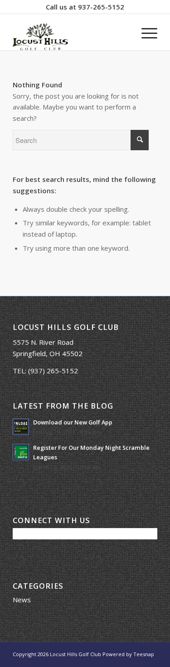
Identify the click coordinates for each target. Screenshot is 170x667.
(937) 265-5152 (53, 370)
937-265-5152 (101, 6)
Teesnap (143, 654)
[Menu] (144, 32)
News (22, 599)
